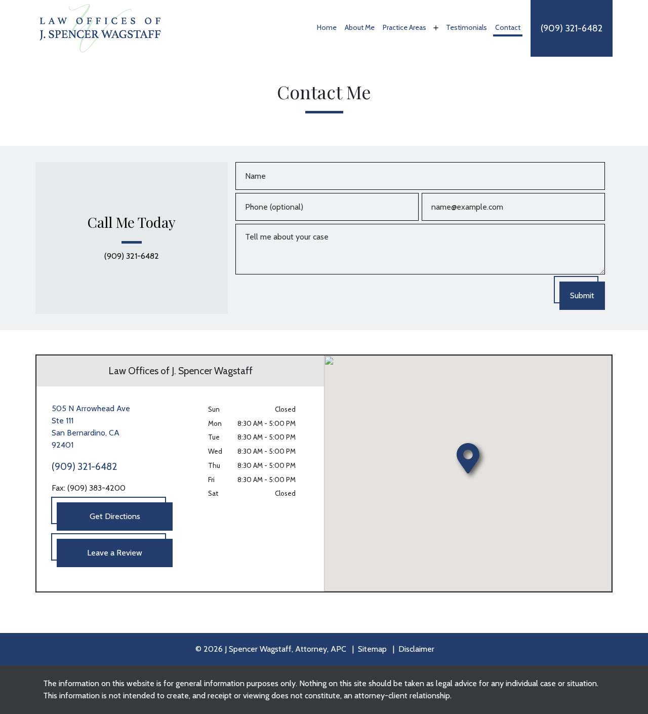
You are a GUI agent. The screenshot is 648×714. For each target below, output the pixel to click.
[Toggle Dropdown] (435, 28)
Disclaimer (416, 649)
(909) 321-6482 (131, 256)
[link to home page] (100, 27)
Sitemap (372, 649)
